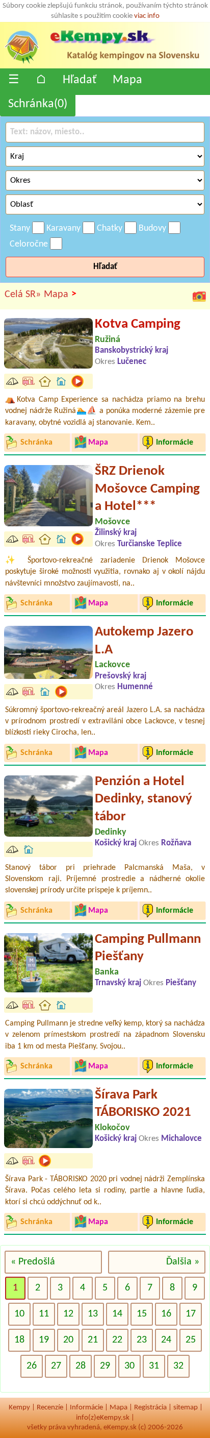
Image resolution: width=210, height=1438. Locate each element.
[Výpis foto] (199, 296)
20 (68, 1340)
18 (19, 1340)
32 (178, 1366)
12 (68, 1314)
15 (142, 1314)
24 (166, 1340)
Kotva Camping (137, 324)
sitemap (185, 1407)
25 (191, 1340)
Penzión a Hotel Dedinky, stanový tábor (143, 799)
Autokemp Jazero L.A (144, 641)
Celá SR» (23, 294)
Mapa (127, 80)
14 (117, 1314)
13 (93, 1314)
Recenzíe (50, 1407)
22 (117, 1340)
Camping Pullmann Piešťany (148, 948)
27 (56, 1366)
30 (129, 1366)
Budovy (152, 228)
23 (142, 1340)
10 (19, 1314)
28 (80, 1366)
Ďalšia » (182, 1262)
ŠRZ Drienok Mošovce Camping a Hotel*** (147, 489)
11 (44, 1314)
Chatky (109, 228)
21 (93, 1340)
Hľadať (79, 80)
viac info (147, 16)
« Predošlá (33, 1262)
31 (154, 1366)
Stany (20, 228)
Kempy (19, 1407)
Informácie (86, 1407)
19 (44, 1340)
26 (32, 1366)
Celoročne (29, 244)
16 (166, 1314)
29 (105, 1366)
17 (191, 1314)
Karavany (63, 228)
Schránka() (37, 104)
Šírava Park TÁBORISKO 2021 (143, 1104)
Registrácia (150, 1407)
